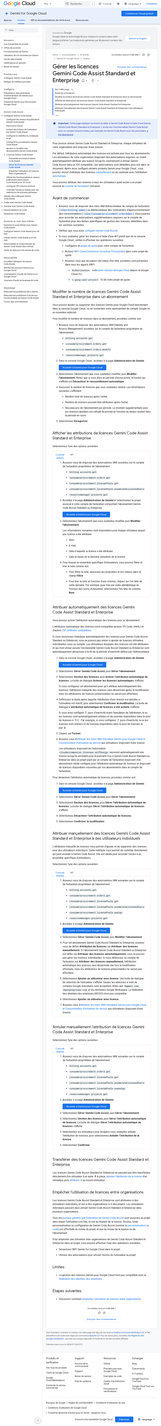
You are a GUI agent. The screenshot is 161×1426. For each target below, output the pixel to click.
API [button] (72, 454)
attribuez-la (76, 1180)
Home (55, 55)
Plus (46, 3)
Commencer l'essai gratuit (139, 13)
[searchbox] (21, 30)
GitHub (107, 1363)
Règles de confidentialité (80, 1402)
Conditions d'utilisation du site (110, 1402)
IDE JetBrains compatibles (76, 630)
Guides (21, 20)
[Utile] (143, 54)
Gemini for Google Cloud (28, 13)
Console (107, 3)
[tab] (60, 454)
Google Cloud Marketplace (55, 1379)
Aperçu (8, 20)
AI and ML (84, 55)
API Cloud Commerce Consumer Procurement (100, 251)
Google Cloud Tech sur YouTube (143, 1387)
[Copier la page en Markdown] (93, 80)
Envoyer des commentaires (132, 67)
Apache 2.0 (94, 1335)
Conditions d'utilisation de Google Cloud (67, 1408)
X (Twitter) (137, 1373)
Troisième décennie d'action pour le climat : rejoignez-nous (77, 1413)
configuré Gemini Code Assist (101, 230)
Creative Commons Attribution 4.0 (129, 1332)
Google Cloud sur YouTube (140, 1379)
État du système (83, 1381)
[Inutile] (148, 54)
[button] (20, 48)
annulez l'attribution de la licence (124, 1176)
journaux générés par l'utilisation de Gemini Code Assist (93, 1217)
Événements (138, 1368)
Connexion (151, 4)
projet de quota (89, 245)
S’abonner (124, 1419)
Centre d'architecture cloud (114, 1382)
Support (79, 1371)
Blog (134, 1363)
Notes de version (83, 1376)
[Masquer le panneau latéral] (38, 1420)
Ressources (82, 20)
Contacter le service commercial (56, 1386)
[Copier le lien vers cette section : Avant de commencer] (92, 198)
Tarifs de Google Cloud (57, 1372)
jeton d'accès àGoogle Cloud (114, 270)
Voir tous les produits (56, 1367)
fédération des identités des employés (80, 1278)
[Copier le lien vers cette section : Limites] (67, 1267)
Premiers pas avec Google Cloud (113, 1369)
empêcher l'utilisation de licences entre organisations (111, 1298)
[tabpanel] (102, 528)
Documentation (69, 55)
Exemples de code (113, 1376)
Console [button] (60, 454)
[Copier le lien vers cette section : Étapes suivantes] (84, 1291)
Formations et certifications (110, 1390)
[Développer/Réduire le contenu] (72, 89)
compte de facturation (77, 186)
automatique (59, 176)
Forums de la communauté (81, 1364)
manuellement (103, 172)
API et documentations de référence (50, 20)
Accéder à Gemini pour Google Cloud (83, 367)
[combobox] (79, 4)
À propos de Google (55, 1402)
